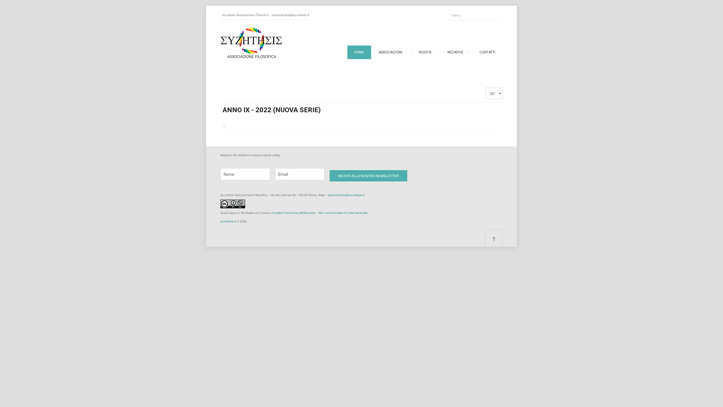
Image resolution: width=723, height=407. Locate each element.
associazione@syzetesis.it (290, 14)
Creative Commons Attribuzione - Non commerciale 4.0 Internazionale (319, 212)
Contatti (487, 52)
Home (359, 52)
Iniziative (455, 52)
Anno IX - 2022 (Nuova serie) (272, 110)
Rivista (425, 52)
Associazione (391, 52)
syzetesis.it (228, 221)
